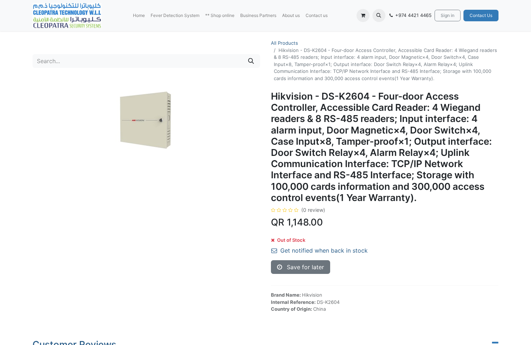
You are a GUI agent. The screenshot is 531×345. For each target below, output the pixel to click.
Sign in (447, 15)
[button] (378, 15)
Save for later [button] (304, 267)
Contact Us (481, 15)
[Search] (251, 61)
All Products (284, 43)
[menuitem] (139, 15)
